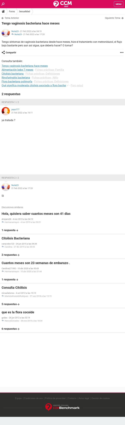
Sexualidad (24, 11)
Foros (12, 11)
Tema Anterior (12, 18)
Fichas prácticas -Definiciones (43, 73)
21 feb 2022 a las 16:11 (22, 112)
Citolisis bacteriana (13, 73)
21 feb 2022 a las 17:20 (34, 34)
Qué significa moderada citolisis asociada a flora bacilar (34, 85)
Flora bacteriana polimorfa (17, 81)
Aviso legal (84, 398)
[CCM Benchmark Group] (62, 407)
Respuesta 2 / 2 (10, 177)
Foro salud (77, 85)
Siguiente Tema (112, 18)
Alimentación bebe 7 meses (17, 69)
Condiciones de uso (33, 398)
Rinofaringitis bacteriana (16, 77)
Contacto (72, 398)
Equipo (18, 398)
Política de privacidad (55, 398)
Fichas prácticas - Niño (45, 77)
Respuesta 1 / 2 (10, 102)
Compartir (11, 52)
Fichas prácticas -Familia (49, 69)
